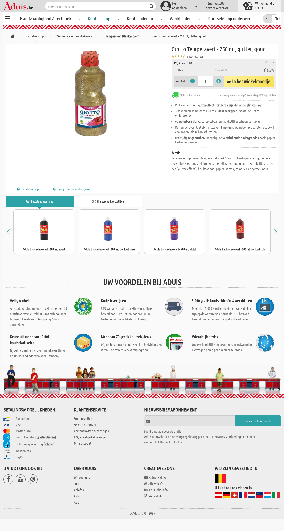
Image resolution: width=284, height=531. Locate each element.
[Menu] (7, 17)
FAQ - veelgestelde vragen (90, 437)
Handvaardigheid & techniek (45, 18)
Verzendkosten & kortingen (91, 431)
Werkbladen (181, 18)
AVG (76, 502)
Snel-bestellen (217, 3)
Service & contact (217, 8)
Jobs (76, 483)
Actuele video (157, 477)
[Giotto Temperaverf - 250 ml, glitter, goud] (88, 93)
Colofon (79, 490)
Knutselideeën (140, 18)
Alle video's (155, 483)
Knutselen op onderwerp (230, 18)
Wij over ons (82, 477)
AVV (76, 496)
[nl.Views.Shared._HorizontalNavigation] (12, 37)
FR (276, 18)
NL (267, 18)
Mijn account (82, 443)
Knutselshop (99, 18)
